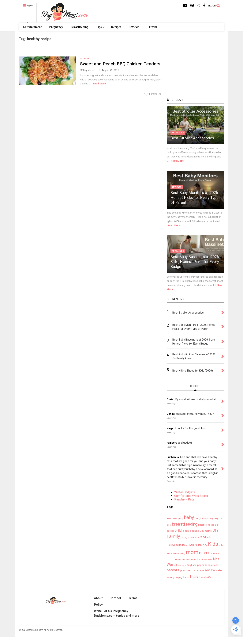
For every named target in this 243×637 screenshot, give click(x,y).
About (98, 598)
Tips (99, 27)
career (170, 530)
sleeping (178, 577)
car (217, 524)
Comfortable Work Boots (191, 496)
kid (205, 544)
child (178, 530)
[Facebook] (204, 5)
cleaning (194, 530)
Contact (115, 598)
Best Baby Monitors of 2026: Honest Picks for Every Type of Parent (194, 197)
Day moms (206, 530)
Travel (153, 27)
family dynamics (190, 537)
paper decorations (207, 565)
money (215, 553)
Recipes (116, 27)
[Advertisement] (195, 69)
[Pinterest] (192, 5)
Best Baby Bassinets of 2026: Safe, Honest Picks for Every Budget (195, 261)
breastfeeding (184, 524)
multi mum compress (203, 559)
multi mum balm (185, 559)
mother (172, 559)
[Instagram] (198, 5)
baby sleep (201, 518)
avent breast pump (175, 518)
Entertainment (32, 27)
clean (185, 530)
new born (182, 565)
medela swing (179, 553)
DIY (215, 530)
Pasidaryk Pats (184, 499)
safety (170, 577)
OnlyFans (191, 565)
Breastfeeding (79, 27)
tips (193, 576)
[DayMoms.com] (62, 20)
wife (208, 577)
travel (202, 577)
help (209, 537)
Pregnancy (56, 27)
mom (192, 552)
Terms (132, 598)
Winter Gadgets (184, 492)
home (192, 544)
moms (204, 552)
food (203, 537)
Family (173, 536)
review (210, 570)
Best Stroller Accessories (192, 138)
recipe (200, 570)
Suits (186, 577)
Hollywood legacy (177, 544)
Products (178, 133)
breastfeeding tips (206, 525)
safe (219, 570)
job (200, 544)
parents (173, 570)
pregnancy (187, 570)
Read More (99, 83)
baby (189, 517)
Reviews (134, 27)
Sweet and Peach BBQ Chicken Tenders (120, 64)
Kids (213, 544)
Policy (98, 604)
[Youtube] (185, 5)
